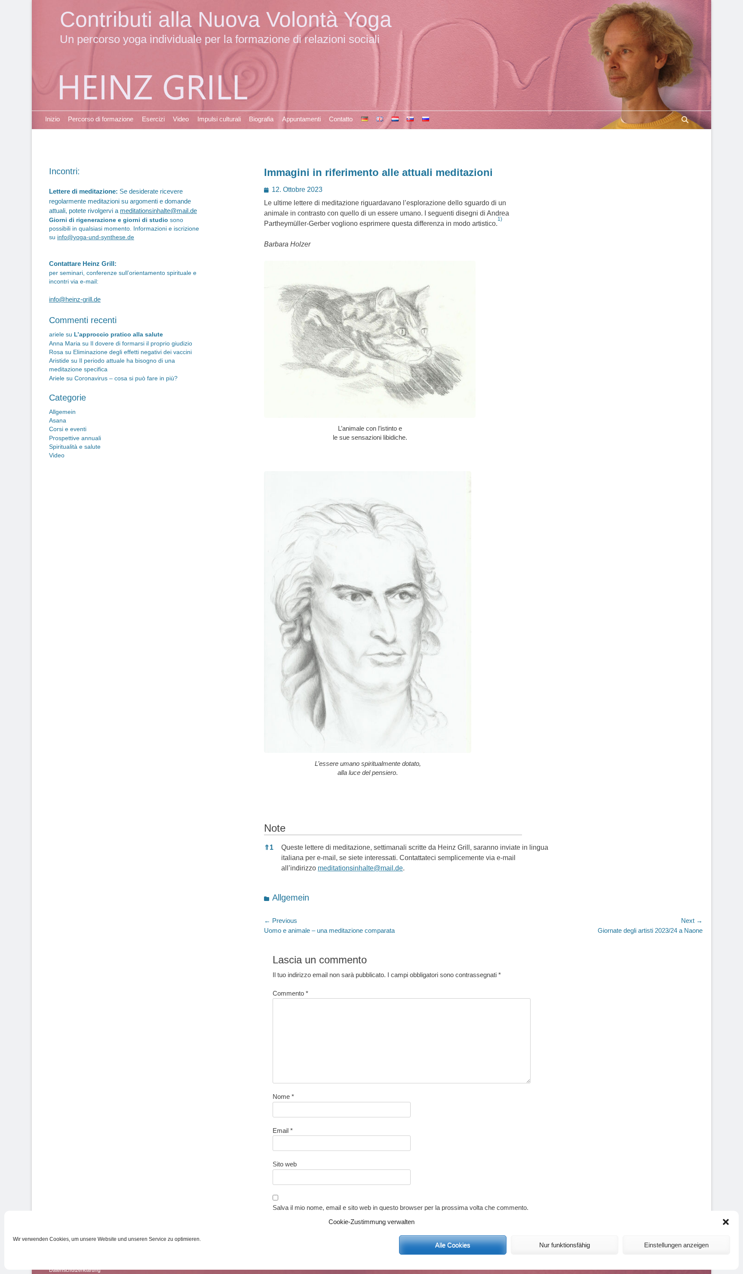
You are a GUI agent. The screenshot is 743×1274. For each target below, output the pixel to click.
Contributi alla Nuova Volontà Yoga (226, 19)
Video (181, 119)
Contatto (341, 119)
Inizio (52, 119)
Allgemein (290, 897)
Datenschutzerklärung (75, 1270)
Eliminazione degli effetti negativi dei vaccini (132, 352)
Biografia (261, 119)
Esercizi (153, 119)
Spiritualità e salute (75, 447)
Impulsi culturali (219, 119)
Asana (57, 420)
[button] (726, 1222)
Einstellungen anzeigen (676, 1245)
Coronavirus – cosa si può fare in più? (126, 378)
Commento (290, 993)
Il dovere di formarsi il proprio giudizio (141, 343)
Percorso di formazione (100, 119)
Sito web (285, 1164)
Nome (283, 1096)
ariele (56, 334)
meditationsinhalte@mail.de (360, 868)
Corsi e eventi (67, 429)
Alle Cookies (452, 1245)
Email (283, 1130)
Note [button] (275, 828)
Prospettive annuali (75, 438)
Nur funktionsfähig (564, 1245)
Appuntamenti (301, 119)
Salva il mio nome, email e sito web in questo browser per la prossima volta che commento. (400, 1207)
